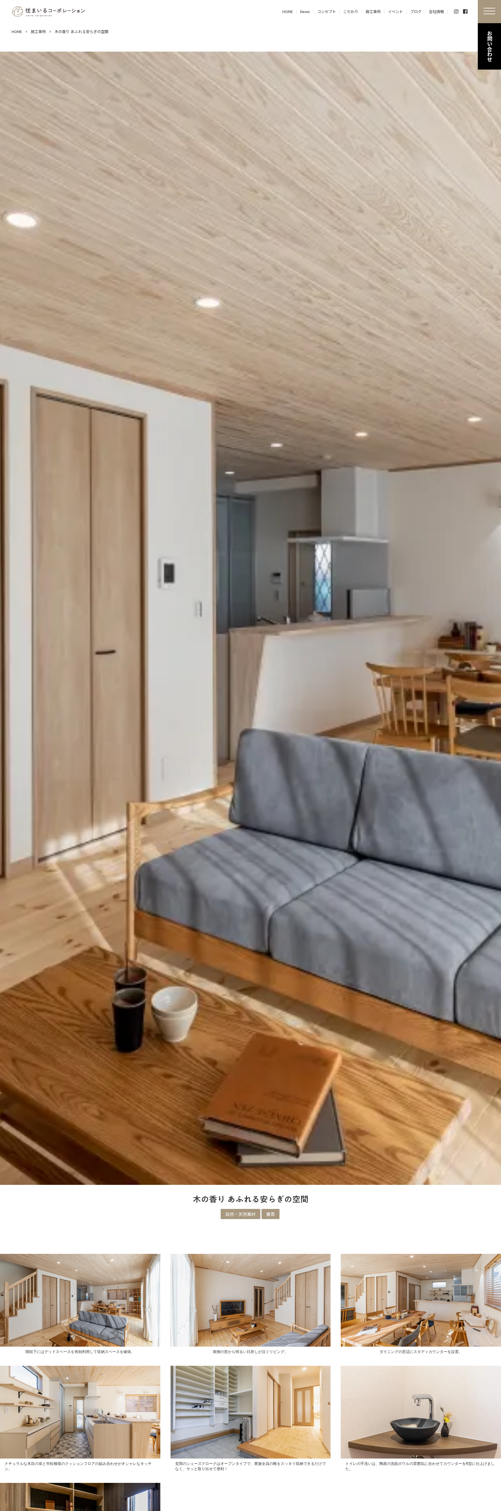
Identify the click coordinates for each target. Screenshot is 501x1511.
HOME (17, 31)
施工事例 (38, 31)
